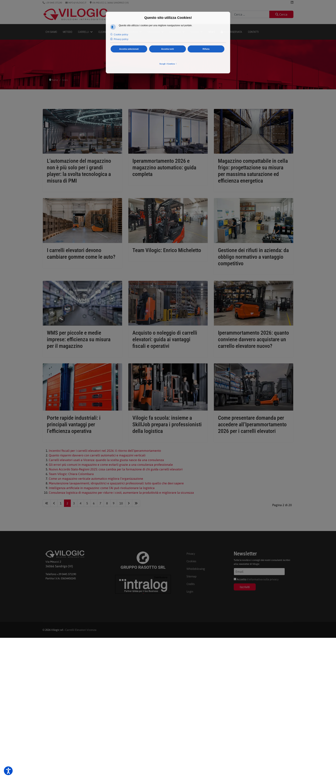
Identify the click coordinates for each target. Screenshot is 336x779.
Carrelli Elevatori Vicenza (80, 629)
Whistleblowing (195, 568)
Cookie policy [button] (121, 34)
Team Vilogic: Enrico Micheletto (166, 250)
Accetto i (257, 579)
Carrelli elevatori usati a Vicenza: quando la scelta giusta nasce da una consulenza (106, 460)
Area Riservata (232, 31)
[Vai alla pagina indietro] (54, 503)
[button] (8, 770)
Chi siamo (51, 31)
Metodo (67, 31)
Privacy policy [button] (121, 39)
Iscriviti (245, 587)
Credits (190, 584)
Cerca (282, 14)
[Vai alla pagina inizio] (47, 503)
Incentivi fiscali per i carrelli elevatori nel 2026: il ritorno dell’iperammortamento (105, 450)
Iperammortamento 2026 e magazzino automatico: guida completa (164, 167)
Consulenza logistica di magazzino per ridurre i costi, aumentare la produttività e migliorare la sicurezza (121, 492)
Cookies (191, 561)
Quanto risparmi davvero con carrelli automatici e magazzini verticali (97, 455)
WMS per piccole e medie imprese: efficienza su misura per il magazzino (78, 339)
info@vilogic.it (77, 2)
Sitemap (191, 576)
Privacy (190, 553)
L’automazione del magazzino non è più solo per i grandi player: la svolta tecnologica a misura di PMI (79, 171)
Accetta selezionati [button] (129, 49)
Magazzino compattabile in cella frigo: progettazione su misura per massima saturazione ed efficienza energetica (253, 171)
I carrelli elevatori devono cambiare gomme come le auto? (81, 253)
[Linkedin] (292, 2)
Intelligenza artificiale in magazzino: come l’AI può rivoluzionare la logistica (102, 488)
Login (189, 591)
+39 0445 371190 (53, 2)
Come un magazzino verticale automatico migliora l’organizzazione (96, 478)
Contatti (253, 31)
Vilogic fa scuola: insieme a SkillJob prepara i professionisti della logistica (167, 424)
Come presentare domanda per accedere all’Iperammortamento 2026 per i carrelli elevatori (252, 424)
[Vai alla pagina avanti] (128, 503)
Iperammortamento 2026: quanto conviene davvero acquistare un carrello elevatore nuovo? (253, 339)
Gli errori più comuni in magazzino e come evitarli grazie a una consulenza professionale (111, 464)
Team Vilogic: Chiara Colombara (71, 474)
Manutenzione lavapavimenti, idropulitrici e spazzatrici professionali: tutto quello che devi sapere (116, 483)
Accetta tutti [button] (167, 49)
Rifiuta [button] (206, 49)
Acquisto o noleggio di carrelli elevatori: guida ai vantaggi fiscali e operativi (164, 339)
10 (121, 503)
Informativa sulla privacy (263, 579)
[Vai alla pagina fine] (136, 503)
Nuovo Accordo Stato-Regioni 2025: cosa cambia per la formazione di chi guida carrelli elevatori (116, 469)
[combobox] (251, 14)
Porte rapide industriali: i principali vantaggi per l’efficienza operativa (74, 424)
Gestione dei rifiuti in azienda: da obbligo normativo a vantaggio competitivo (253, 257)
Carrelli (83, 31)
